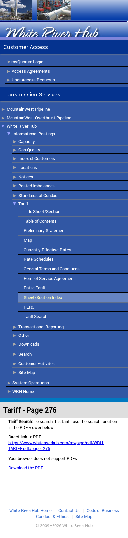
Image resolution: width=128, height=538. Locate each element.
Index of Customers (36, 158)
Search (25, 354)
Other (23, 335)
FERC (29, 307)
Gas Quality (29, 150)
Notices (25, 177)
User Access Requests (33, 80)
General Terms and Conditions (52, 269)
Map (28, 240)
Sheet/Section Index (43, 297)
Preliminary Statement (45, 230)
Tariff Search (35, 316)
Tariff (23, 204)
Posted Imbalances (36, 186)
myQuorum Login (27, 62)
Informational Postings (33, 134)
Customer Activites (36, 363)
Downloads (28, 344)
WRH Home (23, 391)
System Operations (30, 383)
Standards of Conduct (38, 195)
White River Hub (22, 126)
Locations (27, 167)
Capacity (26, 141)
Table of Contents (40, 221)
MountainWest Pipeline (28, 109)
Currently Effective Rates (47, 250)
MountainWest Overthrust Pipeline (39, 118)
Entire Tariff (34, 288)
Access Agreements (31, 71)
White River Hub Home (30, 510)
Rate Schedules (38, 259)
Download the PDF (25, 468)
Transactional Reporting (41, 327)
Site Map (26, 372)
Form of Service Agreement (49, 278)
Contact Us (69, 510)
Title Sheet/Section (42, 211)
